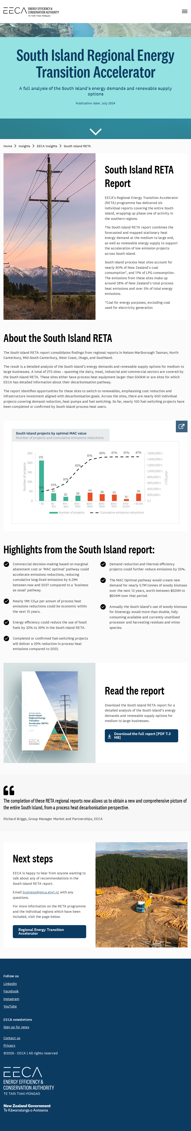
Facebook (11, 991)
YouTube (10, 1006)
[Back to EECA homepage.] (95, 1081)
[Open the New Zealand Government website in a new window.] (95, 1108)
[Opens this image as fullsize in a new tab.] (95, 476)
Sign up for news (16, 1027)
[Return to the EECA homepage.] (31, 11)
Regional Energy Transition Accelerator (41, 931)
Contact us (11, 1038)
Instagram (11, 999)
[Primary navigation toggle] (185, 11)
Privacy (9, 1045)
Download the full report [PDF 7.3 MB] (142, 735)
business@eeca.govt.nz (41, 892)
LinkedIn (10, 983)
